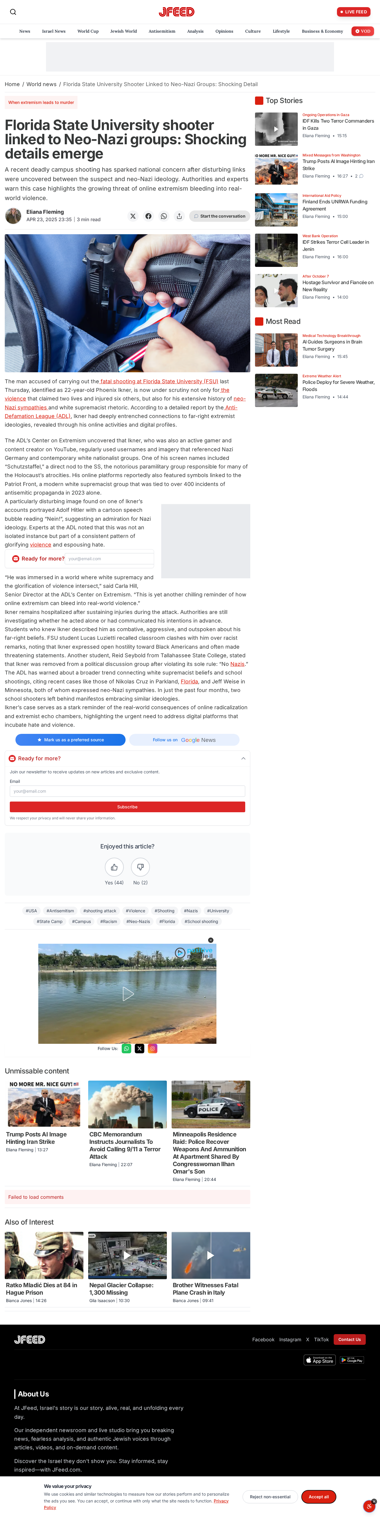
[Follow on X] (139, 1048)
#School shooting (201, 921)
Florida (189, 681)
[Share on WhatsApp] (164, 216)
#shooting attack (99, 910)
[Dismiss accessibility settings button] (374, 1502)
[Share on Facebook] (148, 216)
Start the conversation (223, 215)
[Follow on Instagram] (152, 1048)
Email (15, 781)
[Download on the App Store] (320, 1360)
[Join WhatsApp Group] (126, 1048)
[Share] (179, 216)
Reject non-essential (270, 1496)
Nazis (237, 664)
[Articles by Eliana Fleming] (13, 216)
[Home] (176, 12)
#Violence (135, 910)
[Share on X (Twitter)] (133, 216)
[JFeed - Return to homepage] (29, 1339)
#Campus (81, 921)
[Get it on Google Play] (352, 1360)
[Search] (13, 11)
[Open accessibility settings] (369, 1506)
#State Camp (50, 921)
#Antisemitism (60, 910)
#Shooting (165, 910)
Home (12, 84)
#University (218, 910)
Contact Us (349, 1339)
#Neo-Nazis (138, 921)
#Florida (167, 921)
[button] (210, 940)
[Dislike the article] (140, 867)
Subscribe (127, 806)
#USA (31, 910)
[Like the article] (114, 867)
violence (40, 544)
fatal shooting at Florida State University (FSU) (158, 381)
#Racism (108, 921)
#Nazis (191, 910)
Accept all (319, 1496)
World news (41, 84)
